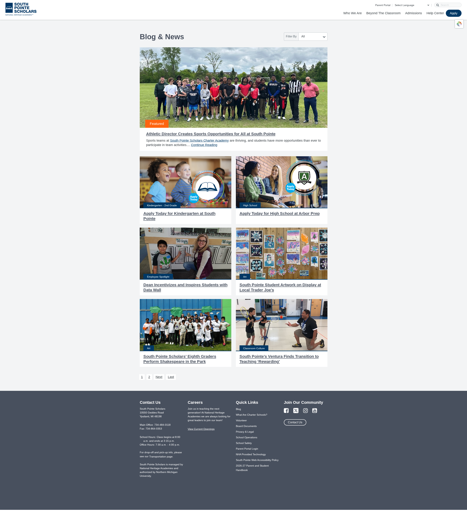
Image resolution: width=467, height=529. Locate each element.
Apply (454, 13)
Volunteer (241, 420)
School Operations (246, 437)
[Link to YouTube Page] (314, 411)
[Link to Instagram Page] (305, 411)
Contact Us (295, 422)
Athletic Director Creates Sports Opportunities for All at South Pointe (210, 134)
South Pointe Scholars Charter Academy (199, 140)
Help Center (435, 13)
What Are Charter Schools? (251, 414)
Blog (238, 409)
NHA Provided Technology (251, 454)
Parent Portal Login (247, 448)
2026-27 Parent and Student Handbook (252, 468)
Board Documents (246, 426)
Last (171, 377)
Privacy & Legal (245, 431)
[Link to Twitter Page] (296, 411)
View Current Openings (201, 429)
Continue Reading (204, 145)
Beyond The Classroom (383, 13)
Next (159, 377)
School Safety (244, 443)
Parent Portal (382, 5)
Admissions (413, 13)
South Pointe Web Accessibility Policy (257, 460)
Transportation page (161, 456)
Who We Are (352, 13)
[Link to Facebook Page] (286, 411)
